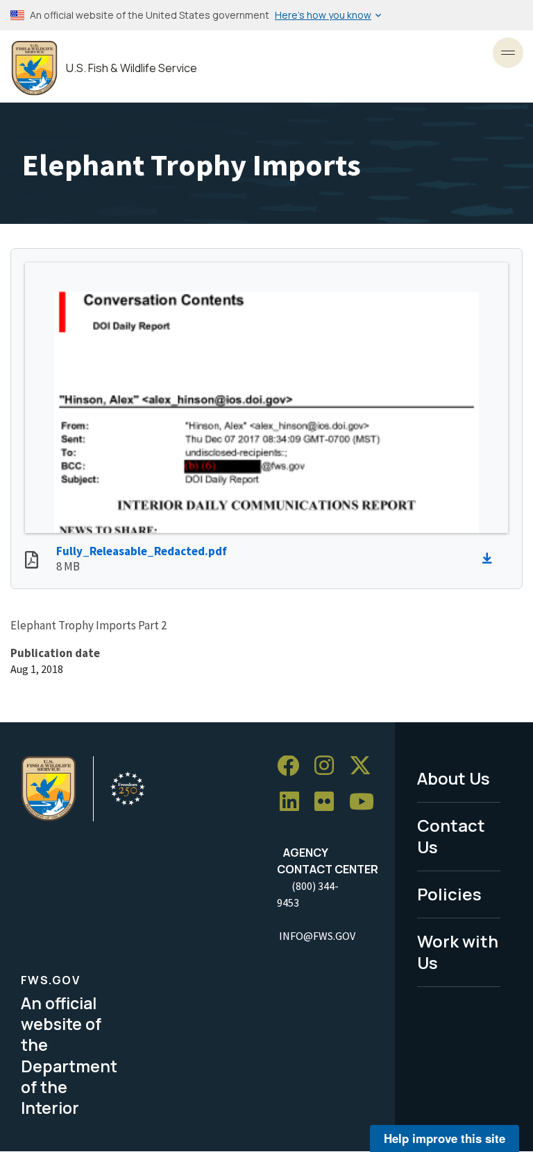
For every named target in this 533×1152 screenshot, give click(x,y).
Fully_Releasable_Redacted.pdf (141, 551)
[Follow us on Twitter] (365, 766)
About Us (453, 778)
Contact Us (451, 836)
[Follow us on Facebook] (293, 766)
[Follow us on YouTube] (366, 802)
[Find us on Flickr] (329, 802)
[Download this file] (490, 558)
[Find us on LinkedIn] (294, 802)
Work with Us (457, 952)
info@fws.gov (317, 936)
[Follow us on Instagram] (329, 766)
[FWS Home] (34, 68)
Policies (449, 893)
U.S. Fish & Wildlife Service (131, 68)
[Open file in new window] (31, 561)
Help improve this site (444, 1138)
